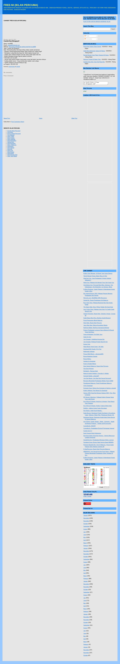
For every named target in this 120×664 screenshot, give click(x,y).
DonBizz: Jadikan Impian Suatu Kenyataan (95, 408)
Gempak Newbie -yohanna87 (91, 376)
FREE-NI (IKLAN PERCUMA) (21, 5)
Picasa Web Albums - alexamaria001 (93, 354)
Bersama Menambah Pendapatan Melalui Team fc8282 (98, 381)
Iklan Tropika (10, 138)
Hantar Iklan (10, 142)
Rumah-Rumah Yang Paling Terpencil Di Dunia (96, 55)
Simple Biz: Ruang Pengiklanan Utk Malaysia (95, 300)
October (85, 523)
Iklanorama (10, 146)
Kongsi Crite (86, 344)
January (85, 515)
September (86, 526)
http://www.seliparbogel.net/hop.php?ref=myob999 (22, 46)
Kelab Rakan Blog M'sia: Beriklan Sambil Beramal (97, 318)
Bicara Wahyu (87, 359)
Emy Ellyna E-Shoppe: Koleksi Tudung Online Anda (97, 405)
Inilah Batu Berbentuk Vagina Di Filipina (94, 51)
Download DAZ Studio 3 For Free (92, 349)
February (85, 545)
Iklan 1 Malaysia (11, 145)
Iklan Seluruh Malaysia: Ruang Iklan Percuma (95, 366)
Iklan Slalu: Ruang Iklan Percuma (92, 323)
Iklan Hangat (10, 147)
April (84, 540)
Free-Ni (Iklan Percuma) (13, 131)
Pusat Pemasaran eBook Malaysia (92, 320)
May (84, 537)
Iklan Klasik (10, 153)
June (84, 534)
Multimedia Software (88, 351)
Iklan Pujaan (10, 152)
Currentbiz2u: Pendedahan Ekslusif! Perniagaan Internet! (98, 428)
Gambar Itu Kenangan (89, 361)
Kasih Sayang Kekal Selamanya (92, 433)
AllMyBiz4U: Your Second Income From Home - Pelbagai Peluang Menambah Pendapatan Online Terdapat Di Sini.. (98, 453)
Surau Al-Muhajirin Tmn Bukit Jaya (92, 334)
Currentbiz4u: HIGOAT (89, 426)
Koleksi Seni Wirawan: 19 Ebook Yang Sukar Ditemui (97, 273)
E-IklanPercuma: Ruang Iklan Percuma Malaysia (96, 449)
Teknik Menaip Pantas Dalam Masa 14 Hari (95, 276)
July (84, 532)
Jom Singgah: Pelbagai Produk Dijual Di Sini (95, 342)
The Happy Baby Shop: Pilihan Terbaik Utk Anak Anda (98, 307)
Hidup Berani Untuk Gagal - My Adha (93, 346)
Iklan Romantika (11, 140)
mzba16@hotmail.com (14, 45)
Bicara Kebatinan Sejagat (90, 356)
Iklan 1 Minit (10, 136)
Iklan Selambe (11, 139)
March (85, 543)
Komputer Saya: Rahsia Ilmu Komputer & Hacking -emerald (99, 388)
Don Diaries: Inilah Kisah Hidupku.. (92, 410)
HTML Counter (87, 496)
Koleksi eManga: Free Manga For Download (95, 390)
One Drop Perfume (88, 368)
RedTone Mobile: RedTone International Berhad (96, 327)
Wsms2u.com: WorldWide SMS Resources (95, 298)
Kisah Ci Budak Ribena (89, 363)
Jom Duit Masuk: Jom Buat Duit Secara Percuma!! (97, 378)
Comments (89, 39)
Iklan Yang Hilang (12, 156)
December (86, 518)
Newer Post (7, 118)
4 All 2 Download (87, 385)
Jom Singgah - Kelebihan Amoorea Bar (93, 339)
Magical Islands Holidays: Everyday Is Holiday (96, 373)
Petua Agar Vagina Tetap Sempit (92, 46)
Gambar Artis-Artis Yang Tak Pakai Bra (94, 62)
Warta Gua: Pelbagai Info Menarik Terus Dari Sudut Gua (98, 282)
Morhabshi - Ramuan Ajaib (90, 371)
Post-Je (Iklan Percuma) (14, 133)
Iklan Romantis (11, 143)
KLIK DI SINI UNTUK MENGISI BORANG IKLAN (96, 21)
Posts (87, 36)
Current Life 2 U (87, 431)
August (85, 529)
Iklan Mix (9, 149)
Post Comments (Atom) (17, 121)
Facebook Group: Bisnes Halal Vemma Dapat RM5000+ (98, 442)
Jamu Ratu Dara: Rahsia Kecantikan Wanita (95, 325)
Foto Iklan (10, 132)
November (86, 521)
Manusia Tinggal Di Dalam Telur (92, 59)
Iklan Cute (10, 150)
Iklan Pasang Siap (12, 154)
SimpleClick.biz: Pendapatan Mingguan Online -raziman (98, 440)
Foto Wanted (10, 135)
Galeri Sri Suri (87, 337)
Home (40, 118)
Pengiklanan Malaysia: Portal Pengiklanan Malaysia (97, 383)
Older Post (74, 118)
